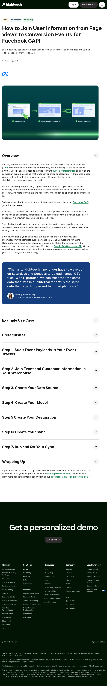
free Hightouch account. (59, 473)
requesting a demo (80, 476)
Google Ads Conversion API (68, 246)
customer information (64, 170)
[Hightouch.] (12, 5)
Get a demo (87, 5)
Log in (73, 5)
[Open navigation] (102, 5)
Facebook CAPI (80, 202)
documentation (59, 476)
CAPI (5, 167)
